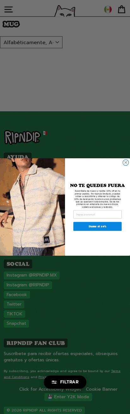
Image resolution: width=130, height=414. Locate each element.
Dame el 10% (98, 226)
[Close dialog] (125, 162)
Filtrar (69, 382)
